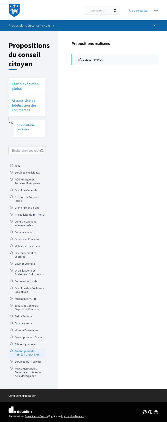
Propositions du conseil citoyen (30, 25)
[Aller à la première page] (36, 10)
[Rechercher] (115, 10)
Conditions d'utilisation (22, 396)
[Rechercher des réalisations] (42, 150)
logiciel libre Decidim (74, 416)
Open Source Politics (38, 416)
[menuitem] (27, 166)
